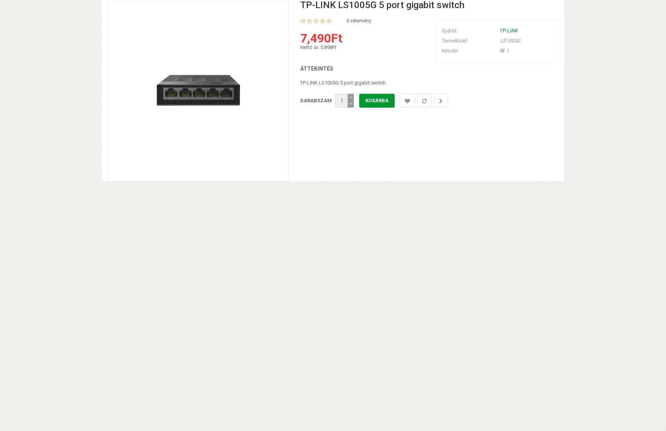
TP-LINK (508, 31)
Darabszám (316, 100)
